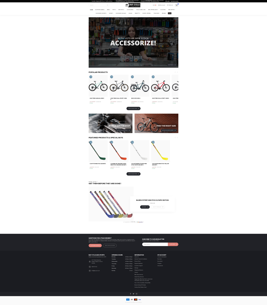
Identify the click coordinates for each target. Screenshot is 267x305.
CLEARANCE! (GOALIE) (121, 13)
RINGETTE (137, 13)
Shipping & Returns (139, 270)
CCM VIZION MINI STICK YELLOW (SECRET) (160, 164)
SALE (169, 13)
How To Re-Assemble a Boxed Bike (142, 282)
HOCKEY (111, 13)
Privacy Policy (138, 261)
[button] (133, 222)
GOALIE (130, 13)
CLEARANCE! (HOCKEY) (101, 13)
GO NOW (144, 207)
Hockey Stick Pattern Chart (141, 287)
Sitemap (136, 268)
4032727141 (94, 266)
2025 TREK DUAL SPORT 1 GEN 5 (160, 98)
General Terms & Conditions (141, 259)
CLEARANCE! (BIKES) (99, 9)
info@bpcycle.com (96, 270)
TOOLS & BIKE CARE (140, 9)
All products (160, 265)
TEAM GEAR (156, 13)
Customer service (174, 1)
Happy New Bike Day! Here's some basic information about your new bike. (143, 279)
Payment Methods (138, 263)
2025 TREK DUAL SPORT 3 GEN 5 (118, 99)
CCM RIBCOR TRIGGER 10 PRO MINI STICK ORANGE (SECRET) (118, 164)
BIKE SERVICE (171, 9)
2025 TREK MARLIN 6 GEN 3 (97, 98)
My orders (159, 259)
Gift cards (167, 1)
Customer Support (139, 265)
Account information (161, 257)
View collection (132, 108)
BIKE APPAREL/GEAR (152, 9)
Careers (136, 272)
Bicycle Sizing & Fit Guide (140, 285)
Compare (159, 263)
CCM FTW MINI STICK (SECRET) (98, 163)
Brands (164, 13)
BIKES (108, 9)
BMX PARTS (121, 9)
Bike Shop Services (139, 274)
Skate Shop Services (139, 276)
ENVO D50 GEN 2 (135, 98)
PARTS (114, 9)
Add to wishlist (157, 207)
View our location (110, 245)
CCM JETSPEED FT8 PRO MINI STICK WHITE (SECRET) (139, 164)
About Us (137, 257)
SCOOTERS (163, 9)
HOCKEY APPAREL (146, 13)
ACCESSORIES (130, 9)
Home (91, 9)
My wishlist (159, 261)
